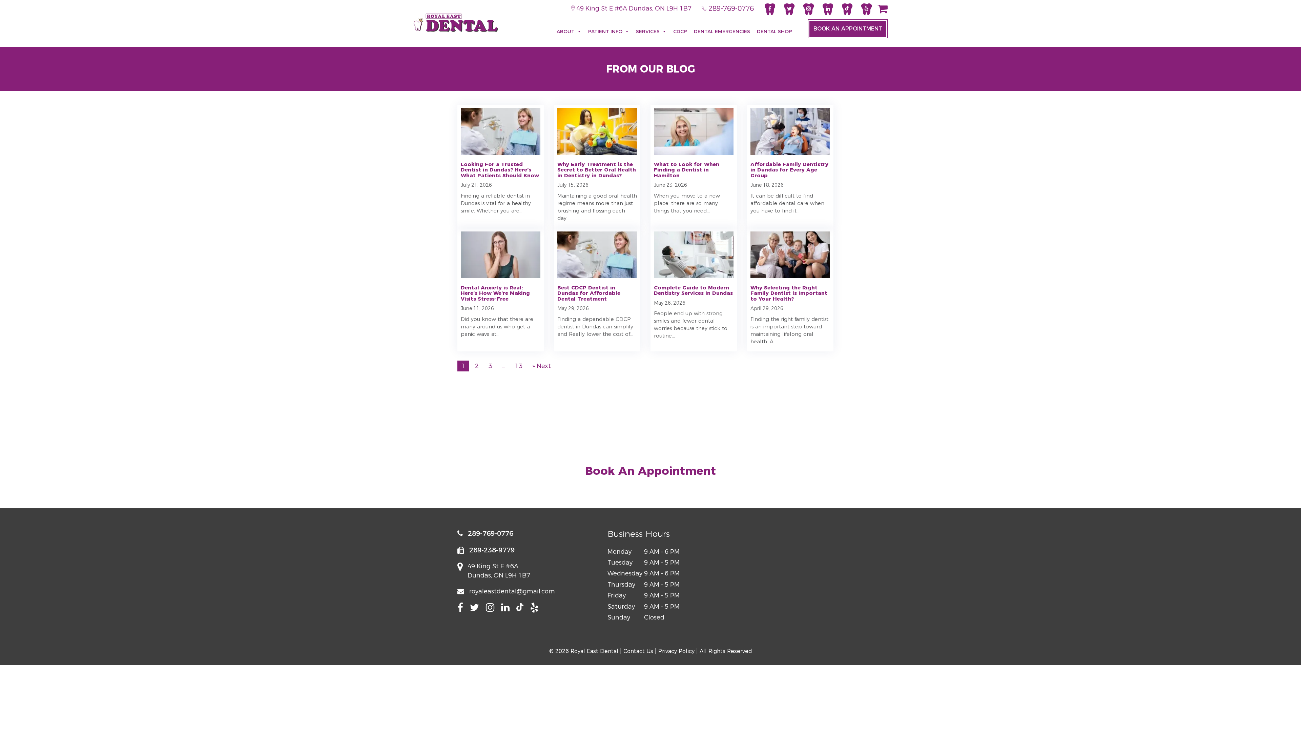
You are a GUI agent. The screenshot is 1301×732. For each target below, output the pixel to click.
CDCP (680, 31)
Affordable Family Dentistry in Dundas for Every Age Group (789, 170)
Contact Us (638, 651)
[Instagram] (808, 9)
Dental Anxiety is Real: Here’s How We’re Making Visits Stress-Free (495, 293)
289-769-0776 (730, 8)
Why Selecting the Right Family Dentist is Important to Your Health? (788, 293)
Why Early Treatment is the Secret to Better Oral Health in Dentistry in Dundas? (596, 170)
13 (518, 366)
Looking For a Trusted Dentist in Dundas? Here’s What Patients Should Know (500, 170)
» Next (541, 366)
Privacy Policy (676, 651)
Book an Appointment (847, 28)
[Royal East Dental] (455, 23)
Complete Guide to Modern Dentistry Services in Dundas (693, 290)
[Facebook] (770, 9)
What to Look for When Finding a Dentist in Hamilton (686, 170)
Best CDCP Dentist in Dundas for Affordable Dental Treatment (588, 293)
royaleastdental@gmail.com (512, 591)
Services (648, 31)
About (566, 31)
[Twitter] (789, 9)
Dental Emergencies (722, 31)
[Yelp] (866, 9)
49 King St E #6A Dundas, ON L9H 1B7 (633, 8)
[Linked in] (828, 9)
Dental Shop (774, 31)
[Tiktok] (847, 9)
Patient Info (605, 31)
